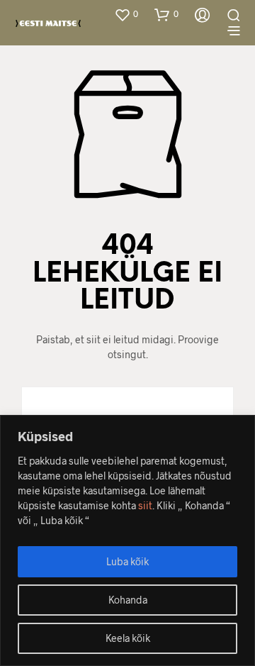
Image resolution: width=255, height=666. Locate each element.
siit (145, 505)
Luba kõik (127, 561)
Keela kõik (128, 638)
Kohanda (127, 600)
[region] (127, 540)
